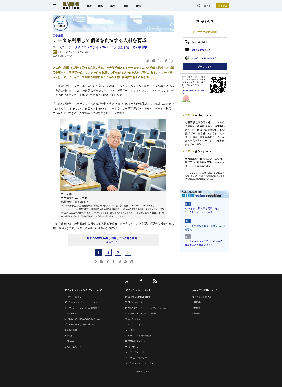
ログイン (208, 6)
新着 (89, 5)
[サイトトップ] (71, 5)
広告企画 (58, 35)
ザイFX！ (130, 329)
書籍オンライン (133, 318)
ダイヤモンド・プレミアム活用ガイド (82, 307)
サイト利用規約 (72, 313)
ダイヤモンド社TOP (202, 296)
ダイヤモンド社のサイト (138, 290)
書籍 (138, 5)
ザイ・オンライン (134, 324)
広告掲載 (68, 335)
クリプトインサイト (135, 352)
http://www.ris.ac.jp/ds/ (204, 57)
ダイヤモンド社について (205, 290)
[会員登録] (222, 5)
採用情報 (196, 307)
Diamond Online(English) (137, 296)
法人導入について (73, 346)
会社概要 (196, 302)
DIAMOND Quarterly (135, 341)
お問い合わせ (71, 341)
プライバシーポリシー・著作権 (79, 324)
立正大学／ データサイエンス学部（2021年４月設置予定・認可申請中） (101, 47)
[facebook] (141, 281)
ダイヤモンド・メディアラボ (139, 363)
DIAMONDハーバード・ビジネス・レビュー (146, 307)
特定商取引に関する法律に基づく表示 (82, 318)
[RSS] (155, 281)
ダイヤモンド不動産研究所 (138, 335)
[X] (127, 281)
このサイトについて (74, 296)
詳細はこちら (205, 66)
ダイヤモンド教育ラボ (136, 357)
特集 (126, 5)
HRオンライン (132, 346)
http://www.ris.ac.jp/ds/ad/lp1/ (193, 91)
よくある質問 (71, 329)
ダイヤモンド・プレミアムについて (81, 302)
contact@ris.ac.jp (201, 49)
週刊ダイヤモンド (134, 302)
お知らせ (196, 313)
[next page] (128, 252)
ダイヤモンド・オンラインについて (83, 290)
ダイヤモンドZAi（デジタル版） (141, 313)
